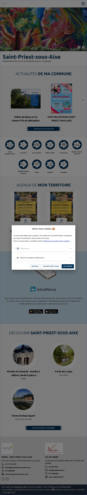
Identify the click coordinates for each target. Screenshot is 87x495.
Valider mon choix (51, 266)
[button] (43, 248)
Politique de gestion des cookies (56, 241)
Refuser (35, 266)
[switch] (16, 258)
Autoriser (67, 266)
